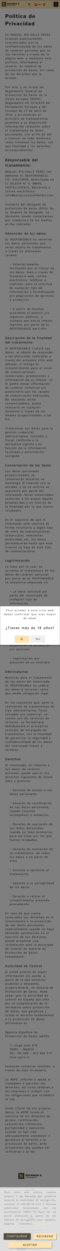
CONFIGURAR (17, 1236)
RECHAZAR (45, 1236)
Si (22, 639)
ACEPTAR (30, 1244)
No (38, 639)
